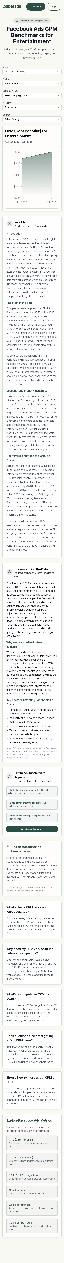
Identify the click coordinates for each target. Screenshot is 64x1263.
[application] (32, 177)
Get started (35, 6)
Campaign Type (10, 91)
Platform (6, 79)
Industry (6, 102)
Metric (5, 67)
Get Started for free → (32, 829)
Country (6, 114)
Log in (54, 6)
